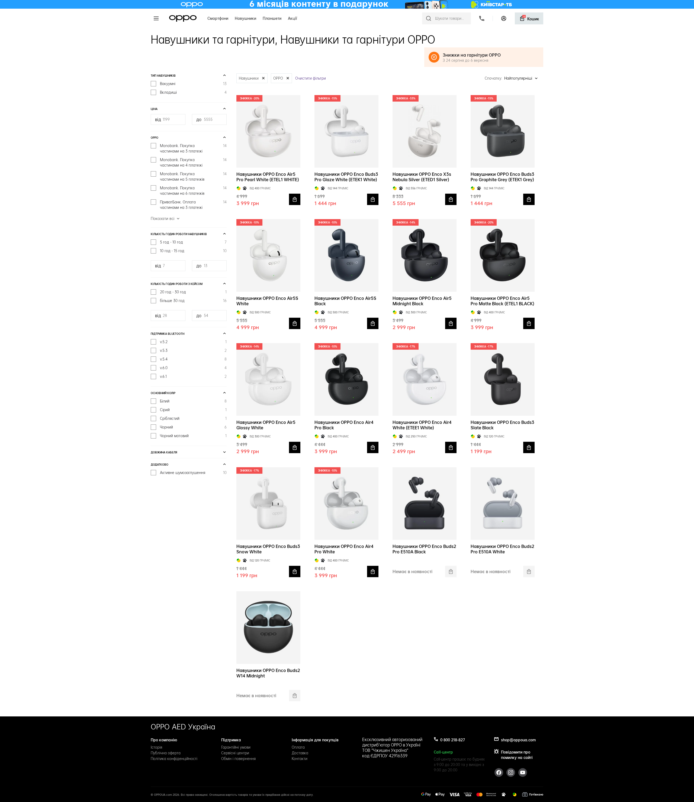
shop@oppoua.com (518, 739)
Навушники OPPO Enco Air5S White (267, 301)
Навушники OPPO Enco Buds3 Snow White (268, 549)
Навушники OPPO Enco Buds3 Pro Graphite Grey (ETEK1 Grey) (502, 177)
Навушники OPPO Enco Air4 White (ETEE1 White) (422, 425)
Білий (193, 401)
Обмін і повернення (238, 759)
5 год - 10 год (193, 242)
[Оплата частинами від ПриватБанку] (238, 188)
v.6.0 (193, 368)
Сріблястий (193, 418)
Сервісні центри (235, 753)
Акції (292, 18)
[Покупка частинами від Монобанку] (245, 188)
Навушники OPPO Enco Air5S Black (345, 301)
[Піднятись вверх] (677, 785)
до (198, 119)
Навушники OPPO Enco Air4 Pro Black (344, 425)
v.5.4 (193, 359)
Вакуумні (193, 83)
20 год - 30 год (193, 292)
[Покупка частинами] (503, 794)
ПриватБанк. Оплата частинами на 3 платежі (193, 204)
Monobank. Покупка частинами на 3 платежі (193, 148)
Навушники (245, 18)
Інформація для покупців (315, 739)
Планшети (272, 18)
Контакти (299, 759)
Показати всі (162, 218)
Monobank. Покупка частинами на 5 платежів (193, 176)
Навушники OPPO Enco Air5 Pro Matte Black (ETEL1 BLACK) (502, 301)
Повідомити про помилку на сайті (517, 754)
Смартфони (217, 18)
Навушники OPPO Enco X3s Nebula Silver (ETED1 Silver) (422, 177)
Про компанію (164, 739)
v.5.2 (193, 342)
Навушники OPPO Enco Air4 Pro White (344, 549)
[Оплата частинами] (514, 794)
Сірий (193, 410)
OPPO (183, 18)
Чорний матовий (193, 436)
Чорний (193, 427)
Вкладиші (193, 92)
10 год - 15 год (193, 251)
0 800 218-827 (452, 739)
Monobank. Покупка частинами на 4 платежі (193, 162)
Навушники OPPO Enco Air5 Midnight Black (422, 301)
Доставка (300, 753)
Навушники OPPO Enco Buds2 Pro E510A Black (424, 549)
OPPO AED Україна (183, 726)
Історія (156, 747)
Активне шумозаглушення (193, 472)
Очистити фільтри (310, 78)
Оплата (298, 747)
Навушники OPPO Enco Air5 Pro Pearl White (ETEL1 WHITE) (267, 177)
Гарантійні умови (235, 747)
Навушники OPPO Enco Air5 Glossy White (265, 425)
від (158, 119)
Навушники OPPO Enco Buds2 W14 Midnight (268, 673)
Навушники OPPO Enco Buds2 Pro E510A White (502, 549)
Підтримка (231, 739)
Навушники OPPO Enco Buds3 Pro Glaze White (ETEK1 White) (346, 177)
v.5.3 (193, 350)
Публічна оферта (166, 753)
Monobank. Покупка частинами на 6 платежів (193, 190)
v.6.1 (193, 376)
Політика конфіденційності (174, 759)
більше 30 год (193, 300)
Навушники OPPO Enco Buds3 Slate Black (502, 425)
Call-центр (443, 751)
